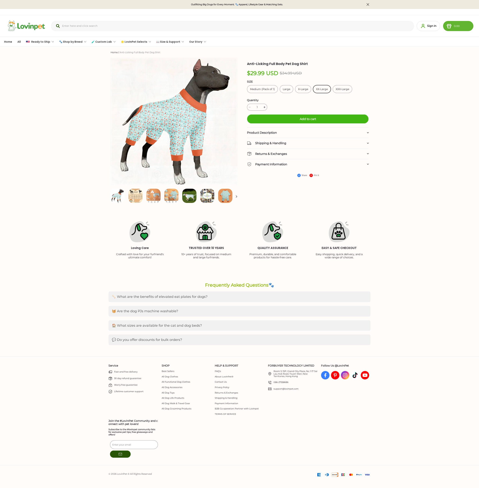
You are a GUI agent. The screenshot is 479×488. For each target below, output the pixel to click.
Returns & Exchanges (226, 393)
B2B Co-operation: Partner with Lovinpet (237, 409)
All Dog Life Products (173, 398)
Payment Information (226, 403)
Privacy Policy (222, 387)
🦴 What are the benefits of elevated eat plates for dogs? (160, 297)
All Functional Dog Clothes (176, 382)
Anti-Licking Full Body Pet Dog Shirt (140, 52)
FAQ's (218, 371)
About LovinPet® (224, 376)
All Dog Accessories (172, 387)
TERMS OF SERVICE (225, 414)
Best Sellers (168, 371)
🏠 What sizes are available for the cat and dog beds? (157, 325)
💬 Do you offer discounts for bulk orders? (147, 340)
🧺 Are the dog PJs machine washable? (145, 311)
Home (114, 52)
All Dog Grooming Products (176, 409)
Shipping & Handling (226, 398)
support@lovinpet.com (286, 389)
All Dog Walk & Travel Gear (176, 403)
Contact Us (221, 382)
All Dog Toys (168, 393)
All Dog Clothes (170, 376)
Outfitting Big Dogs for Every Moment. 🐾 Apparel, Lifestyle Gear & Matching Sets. (237, 4)
